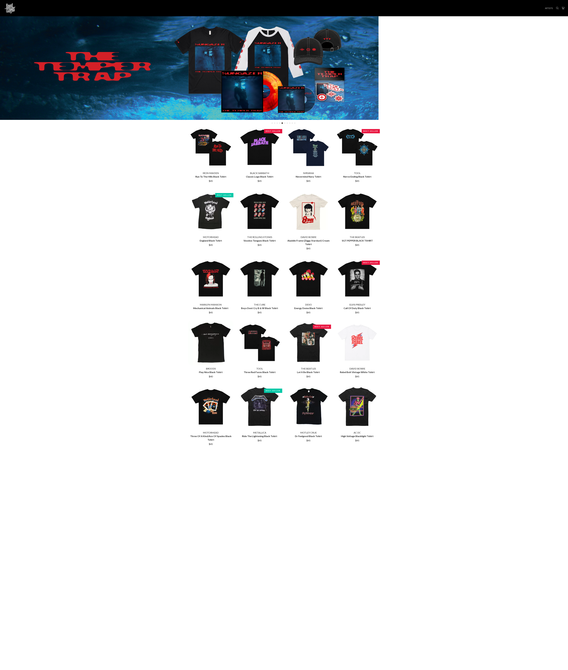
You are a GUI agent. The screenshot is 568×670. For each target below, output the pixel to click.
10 (295, 123)
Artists (549, 8)
